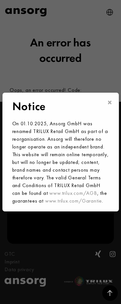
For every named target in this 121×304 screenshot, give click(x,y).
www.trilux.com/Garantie (73, 200)
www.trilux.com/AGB (73, 193)
